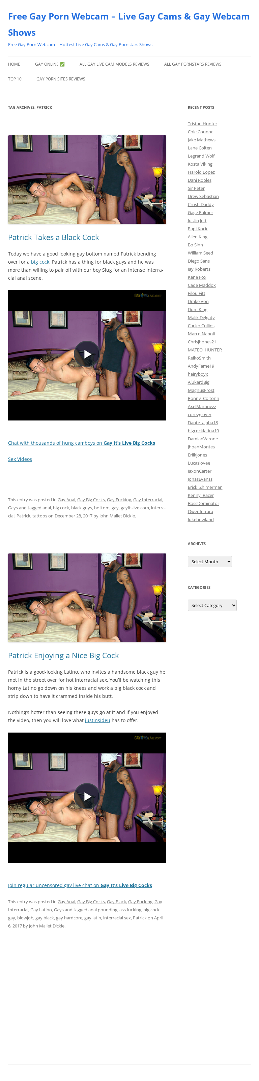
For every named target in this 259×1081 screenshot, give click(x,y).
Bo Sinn (195, 245)
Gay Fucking (119, 500)
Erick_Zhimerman (205, 487)
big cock (40, 262)
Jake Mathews (201, 140)
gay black (44, 918)
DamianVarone (203, 439)
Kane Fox (197, 277)
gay (115, 508)
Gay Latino (41, 910)
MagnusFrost (201, 390)
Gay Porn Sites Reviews (60, 79)
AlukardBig (198, 382)
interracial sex (117, 918)
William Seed (200, 253)
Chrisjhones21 (202, 342)
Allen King (197, 237)
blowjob (25, 918)
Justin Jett (197, 220)
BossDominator (203, 503)
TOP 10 (15, 79)
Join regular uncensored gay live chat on (80, 885)
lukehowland (201, 519)
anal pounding (102, 910)
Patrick (23, 516)
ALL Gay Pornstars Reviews (193, 64)
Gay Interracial (147, 500)
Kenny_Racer (201, 495)
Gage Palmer (200, 212)
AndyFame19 (201, 366)
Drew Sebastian (203, 196)
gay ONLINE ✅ (50, 64)
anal (46, 508)
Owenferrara (200, 511)
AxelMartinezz (202, 406)
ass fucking (130, 910)
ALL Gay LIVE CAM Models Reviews (114, 64)
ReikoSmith (199, 358)
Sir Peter (196, 188)
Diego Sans (199, 261)
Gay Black (116, 902)
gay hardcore (69, 918)
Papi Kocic (198, 229)
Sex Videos (20, 459)
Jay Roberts (199, 269)
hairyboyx (198, 374)
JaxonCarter (199, 471)
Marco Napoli (201, 334)
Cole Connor (200, 132)
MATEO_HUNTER (205, 350)
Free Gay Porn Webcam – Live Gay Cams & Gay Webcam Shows (129, 24)
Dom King (197, 309)
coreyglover (199, 414)
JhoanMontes (201, 447)
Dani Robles (199, 180)
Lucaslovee (199, 463)
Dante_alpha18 (203, 422)
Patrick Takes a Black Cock (53, 237)
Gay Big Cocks (91, 500)
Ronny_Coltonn (203, 398)
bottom (102, 508)
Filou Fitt (196, 293)
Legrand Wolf (201, 156)
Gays (13, 508)
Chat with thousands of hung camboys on (81, 443)
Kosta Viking (200, 164)
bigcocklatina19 (203, 431)
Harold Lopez (201, 172)
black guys (81, 508)
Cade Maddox (202, 285)
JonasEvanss (200, 479)
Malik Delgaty (201, 317)
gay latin (92, 918)
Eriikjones (197, 455)
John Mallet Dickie (117, 516)
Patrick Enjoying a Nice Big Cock (63, 655)
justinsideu (97, 720)
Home (14, 64)
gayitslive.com (135, 508)
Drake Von (198, 301)
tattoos (39, 516)
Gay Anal (66, 500)
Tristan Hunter (202, 124)
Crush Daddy (201, 204)
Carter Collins (201, 326)
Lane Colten (200, 148)
